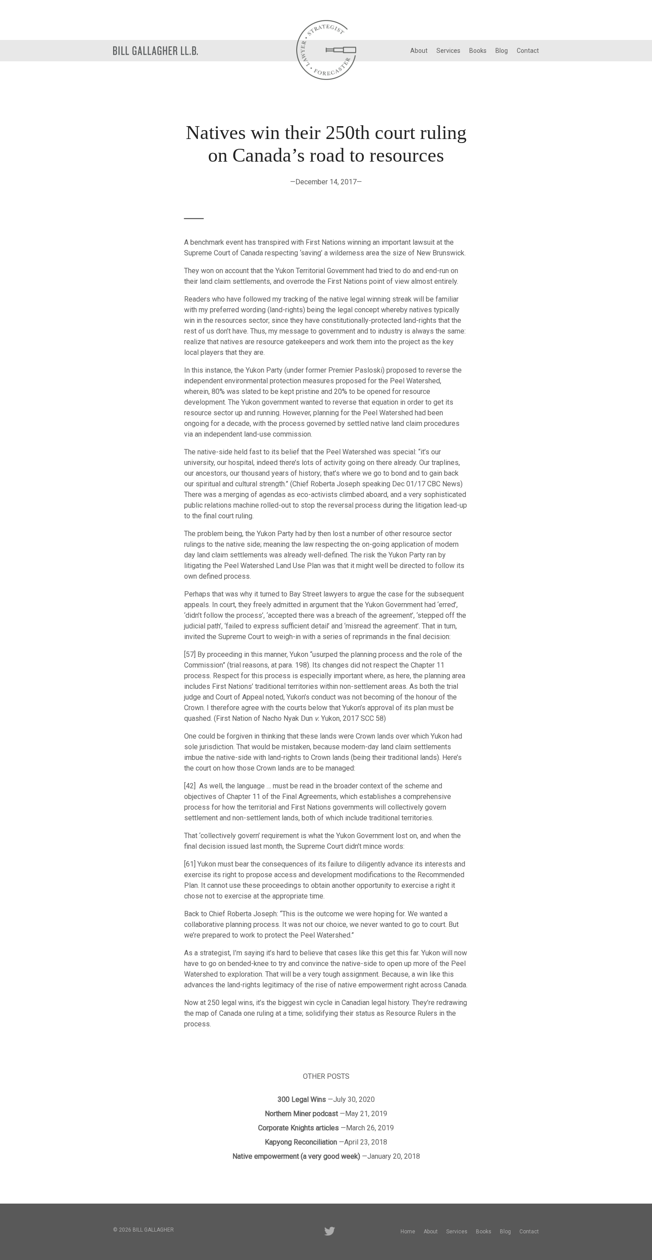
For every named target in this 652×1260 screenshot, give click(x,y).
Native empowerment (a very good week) (296, 1156)
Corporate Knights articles (298, 1128)
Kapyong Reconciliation (301, 1142)
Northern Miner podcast (301, 1113)
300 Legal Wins (302, 1099)
